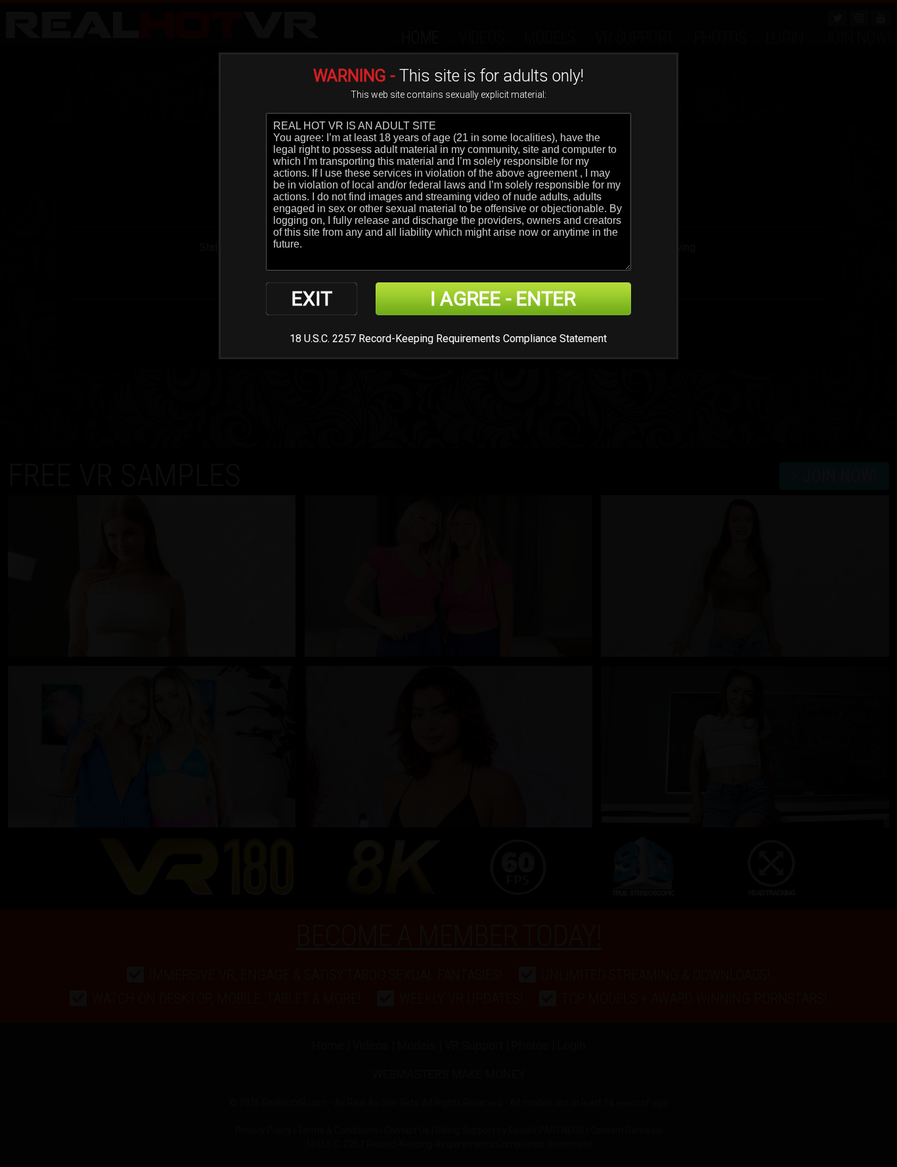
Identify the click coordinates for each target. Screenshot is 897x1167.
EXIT (312, 298)
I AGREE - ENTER (503, 298)
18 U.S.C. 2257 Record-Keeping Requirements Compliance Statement (448, 338)
